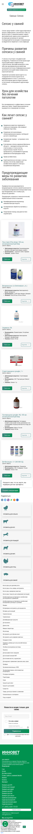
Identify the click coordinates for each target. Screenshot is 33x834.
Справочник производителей (9, 797)
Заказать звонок (16, 810)
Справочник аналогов (7, 804)
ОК (24, 826)
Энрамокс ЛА (7, 328)
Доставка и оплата (6, 773)
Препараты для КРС (7, 785)
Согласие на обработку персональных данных (12, 764)
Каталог (4, 771)
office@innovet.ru (6, 814)
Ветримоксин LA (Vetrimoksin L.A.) (14, 286)
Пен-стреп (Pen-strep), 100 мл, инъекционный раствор (13, 243)
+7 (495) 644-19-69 (10, 807)
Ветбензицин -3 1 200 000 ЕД (12, 462)
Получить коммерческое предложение (16, 9)
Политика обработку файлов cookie (21, 763)
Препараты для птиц (7, 793)
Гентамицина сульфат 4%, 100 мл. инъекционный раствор (14, 416)
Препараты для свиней (8, 789)
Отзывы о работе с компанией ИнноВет (12, 775)
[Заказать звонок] (5, 824)
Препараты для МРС (7, 791)
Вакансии (4, 777)
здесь (2, 832)
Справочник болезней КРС (8, 800)
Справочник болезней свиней (9, 802)
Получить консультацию (10, 490)
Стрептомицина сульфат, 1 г (12, 371)
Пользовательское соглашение (9, 761)
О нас (3, 769)
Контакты (4, 780)
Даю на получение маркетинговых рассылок (18, 735)
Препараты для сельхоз (8, 795)
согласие (11, 734)
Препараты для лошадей (8, 787)
